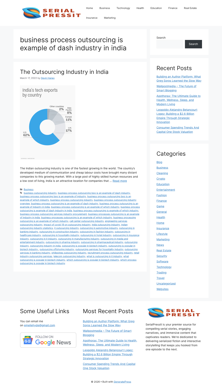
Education (156, 8)
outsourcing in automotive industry (99, 228)
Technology (123, 8)
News (160, 245)
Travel (160, 278)
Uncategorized (166, 283)
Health (140, 8)
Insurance (92, 17)
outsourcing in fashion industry (96, 231)
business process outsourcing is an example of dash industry (64, 203)
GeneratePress (122, 381)
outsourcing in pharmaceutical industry (102, 242)
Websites (163, 289)
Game (160, 206)
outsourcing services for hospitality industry (99, 249)
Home (89, 8)
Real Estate (190, 8)
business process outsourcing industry (71, 200)
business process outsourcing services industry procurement (53, 214)
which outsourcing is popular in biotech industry (92, 259)
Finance (172, 8)
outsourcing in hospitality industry (60, 235)
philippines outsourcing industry (69, 252)
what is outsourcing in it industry (104, 256)
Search (161, 37)
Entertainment (166, 189)
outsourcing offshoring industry (57, 249)
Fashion (162, 195)
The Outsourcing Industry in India (64, 71)
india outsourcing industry (106, 224)
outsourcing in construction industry (58, 231)
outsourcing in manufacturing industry (78, 238)
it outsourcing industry (66, 228)
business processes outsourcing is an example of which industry (76, 217)
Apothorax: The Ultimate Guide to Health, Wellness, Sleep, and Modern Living (179, 100)
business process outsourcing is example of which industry (105, 210)
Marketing (110, 17)
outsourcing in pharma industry (63, 242)
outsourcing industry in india (45, 245)
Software (162, 261)
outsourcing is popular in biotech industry (84, 245)
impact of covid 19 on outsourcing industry (67, 224)
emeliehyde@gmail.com (39, 325)
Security (162, 256)
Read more (120, 180)
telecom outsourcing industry (69, 256)
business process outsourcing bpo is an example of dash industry (94, 193)
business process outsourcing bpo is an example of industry (53, 196)
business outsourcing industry (40, 193)
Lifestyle (162, 234)
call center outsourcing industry (87, 221)
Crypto (161, 178)
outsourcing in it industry (43, 238)
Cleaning (162, 173)
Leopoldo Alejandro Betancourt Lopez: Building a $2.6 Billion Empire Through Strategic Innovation (108, 354)
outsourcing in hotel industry (95, 235)
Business (104, 8)
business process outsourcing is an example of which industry (85, 207)
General (162, 211)
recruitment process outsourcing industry (110, 252)
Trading (161, 272)
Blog (159, 162)
